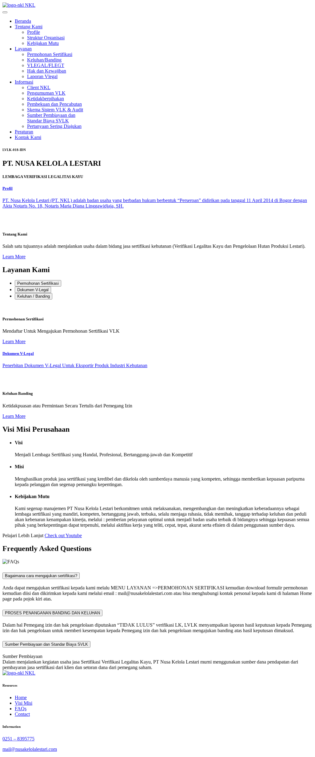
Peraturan (24, 131)
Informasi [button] (24, 82)
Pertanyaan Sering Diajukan (54, 126)
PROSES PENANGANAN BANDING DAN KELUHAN (52, 613)
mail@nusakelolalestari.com (29, 749)
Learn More (14, 256)
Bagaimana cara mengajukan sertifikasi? (41, 575)
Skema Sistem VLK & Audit (55, 109)
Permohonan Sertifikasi (49, 54)
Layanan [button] (23, 48)
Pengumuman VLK (46, 93)
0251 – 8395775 (18, 738)
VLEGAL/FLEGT (45, 65)
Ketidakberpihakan (45, 98)
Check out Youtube (63, 535)
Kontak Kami (28, 137)
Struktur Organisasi (46, 37)
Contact (22, 714)
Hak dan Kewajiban (46, 70)
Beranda (23, 21)
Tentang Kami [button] (28, 26)
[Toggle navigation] (4, 12)
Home (21, 697)
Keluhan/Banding (44, 59)
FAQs (20, 708)
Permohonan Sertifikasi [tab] (38, 283)
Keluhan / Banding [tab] (33, 296)
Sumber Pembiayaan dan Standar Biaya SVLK (51, 118)
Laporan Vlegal (42, 76)
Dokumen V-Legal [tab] (33, 289)
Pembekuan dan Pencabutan (54, 104)
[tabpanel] (157, 324)
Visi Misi (23, 703)
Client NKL (38, 87)
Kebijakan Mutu (43, 43)
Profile (33, 32)
